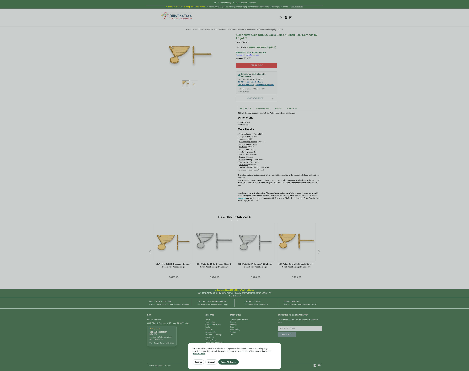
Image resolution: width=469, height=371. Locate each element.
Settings (198, 362)
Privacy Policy (199, 353)
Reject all (211, 362)
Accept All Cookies (228, 362)
